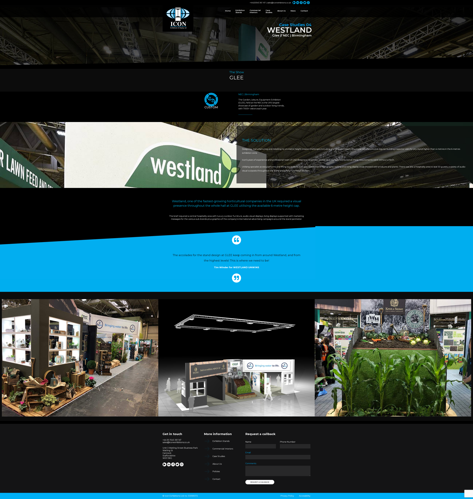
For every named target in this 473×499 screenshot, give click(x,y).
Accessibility (304, 496)
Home (228, 11)
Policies (216, 471)
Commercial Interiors (255, 11)
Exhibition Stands (240, 11)
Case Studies (269, 11)
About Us (281, 11)
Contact (304, 11)
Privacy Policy (287, 496)
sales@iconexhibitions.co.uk (279, 3)
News (293, 11)
